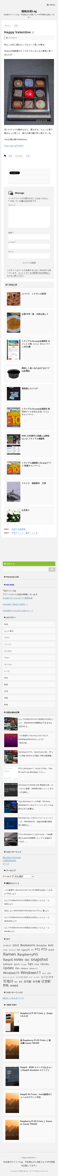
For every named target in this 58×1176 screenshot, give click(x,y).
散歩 (16, 982)
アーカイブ (8, 876)
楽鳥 (20, 982)
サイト (11, 251)
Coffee (5, 950)
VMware (24, 968)
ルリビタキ (47, 977)
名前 (11, 232)
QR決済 (51, 950)
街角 (6, 698)
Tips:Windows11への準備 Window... (34, 801)
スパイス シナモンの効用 (34, 293)
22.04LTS (7, 945)
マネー (7, 657)
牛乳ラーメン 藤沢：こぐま (24, 532)
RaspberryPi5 (27, 954)
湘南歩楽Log (29, 11)
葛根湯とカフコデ (30, 388)
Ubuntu (44, 964)
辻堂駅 (46, 981)
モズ (30, 977)
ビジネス (8, 651)
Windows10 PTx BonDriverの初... (33, 752)
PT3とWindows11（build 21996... (33, 768)
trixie (36, 964)
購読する (10, 563)
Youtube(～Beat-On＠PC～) (15, 604)
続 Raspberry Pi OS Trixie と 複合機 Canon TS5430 (35, 1041)
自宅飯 (27, 981)
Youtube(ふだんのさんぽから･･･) (18, 610)
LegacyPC (25, 949)
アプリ (7, 637)
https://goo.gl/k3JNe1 (14, 145)
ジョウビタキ (22, 977)
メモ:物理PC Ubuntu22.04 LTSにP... (33, 735)
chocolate (19, 156)
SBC (27, 960)
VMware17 (33, 968)
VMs (17, 968)
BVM (50, 945)
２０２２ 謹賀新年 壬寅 (34, 483)
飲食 (6, 704)
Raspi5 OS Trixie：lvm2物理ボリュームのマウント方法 (36, 1095)
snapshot (39, 959)
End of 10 (12, 950)
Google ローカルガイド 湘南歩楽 (18, 598)
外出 (6, 677)
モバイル (8, 664)
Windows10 (11, 973)
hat (18, 949)
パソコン (8, 644)
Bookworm (27, 945)
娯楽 (6, 684)
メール (12, 242)
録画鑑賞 (14, 985)
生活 (10, 156)
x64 (49, 973)
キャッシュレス (8, 977)
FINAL (9, 893)
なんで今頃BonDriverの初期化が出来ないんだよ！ (25, 900)
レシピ (7, 671)
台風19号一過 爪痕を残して (35, 314)
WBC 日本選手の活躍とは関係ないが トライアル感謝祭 (35, 437)
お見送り (26, 510)
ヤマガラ (37, 977)
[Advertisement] (24, 549)
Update (8, 968)
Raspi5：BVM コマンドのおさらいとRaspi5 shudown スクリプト (36, 1068)
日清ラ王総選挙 (19, 529)
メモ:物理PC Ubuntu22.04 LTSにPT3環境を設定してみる (28, 890)
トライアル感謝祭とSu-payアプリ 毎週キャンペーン (36, 464)
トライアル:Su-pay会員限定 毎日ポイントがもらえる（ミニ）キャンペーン (36, 411)
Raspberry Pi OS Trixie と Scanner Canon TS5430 (36, 1122)
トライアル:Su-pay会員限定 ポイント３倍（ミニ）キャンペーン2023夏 (36, 344)
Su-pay (23, 964)
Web (6, 624)
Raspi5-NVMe (13, 959)
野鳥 (6, 985)
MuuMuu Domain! (12, 857)
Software (8, 964)
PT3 (44, 949)
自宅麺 (36, 981)
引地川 (8, 981)
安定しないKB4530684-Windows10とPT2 (22, 910)
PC (32, 950)
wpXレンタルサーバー (13, 998)
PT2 (37, 949)
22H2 (15, 945)
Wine (44, 973)
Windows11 (31, 972)
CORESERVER (9, 860)
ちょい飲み (9, 631)
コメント (12, 205)
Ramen (9, 954)
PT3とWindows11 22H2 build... (32, 834)
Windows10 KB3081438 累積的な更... (34, 785)
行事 (27, 156)
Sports (17, 964)
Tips (30, 964)
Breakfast (42, 945)
